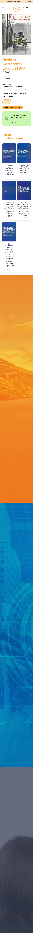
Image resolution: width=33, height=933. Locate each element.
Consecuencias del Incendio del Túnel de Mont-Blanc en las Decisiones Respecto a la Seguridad (9, 208)
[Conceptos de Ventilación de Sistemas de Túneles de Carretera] (9, 153)
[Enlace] (24, 8)
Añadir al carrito (12, 107)
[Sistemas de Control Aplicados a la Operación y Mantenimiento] (24, 153)
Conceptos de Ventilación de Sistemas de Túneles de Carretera (9, 169)
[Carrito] (27, 7)
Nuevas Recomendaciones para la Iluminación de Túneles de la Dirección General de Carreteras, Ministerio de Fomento (24, 209)
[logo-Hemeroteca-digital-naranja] (16, 8)
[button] (2, 8)
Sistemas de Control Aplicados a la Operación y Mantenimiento (23, 168)
